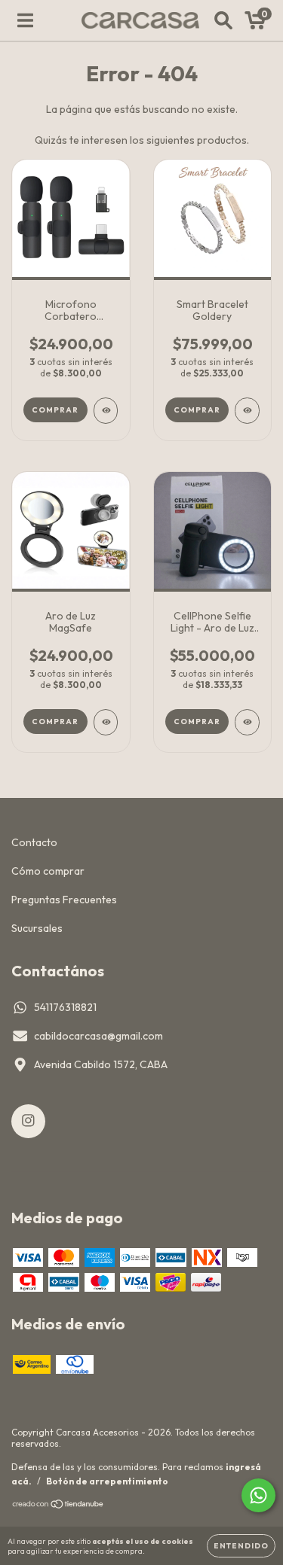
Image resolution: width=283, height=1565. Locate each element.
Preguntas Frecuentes (64, 899)
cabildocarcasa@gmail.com (98, 1036)
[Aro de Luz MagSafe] (106, 722)
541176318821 (65, 1007)
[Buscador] (223, 20)
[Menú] (25, 20)
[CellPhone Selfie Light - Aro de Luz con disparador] (247, 722)
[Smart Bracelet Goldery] (247, 410)
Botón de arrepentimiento (107, 1481)
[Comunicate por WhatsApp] (258, 1495)
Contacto (34, 842)
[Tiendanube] (58, 1506)
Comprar (197, 410)
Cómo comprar (48, 871)
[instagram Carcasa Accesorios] (28, 1121)
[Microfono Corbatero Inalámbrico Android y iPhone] (106, 410)
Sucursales (37, 928)
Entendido (241, 1546)
